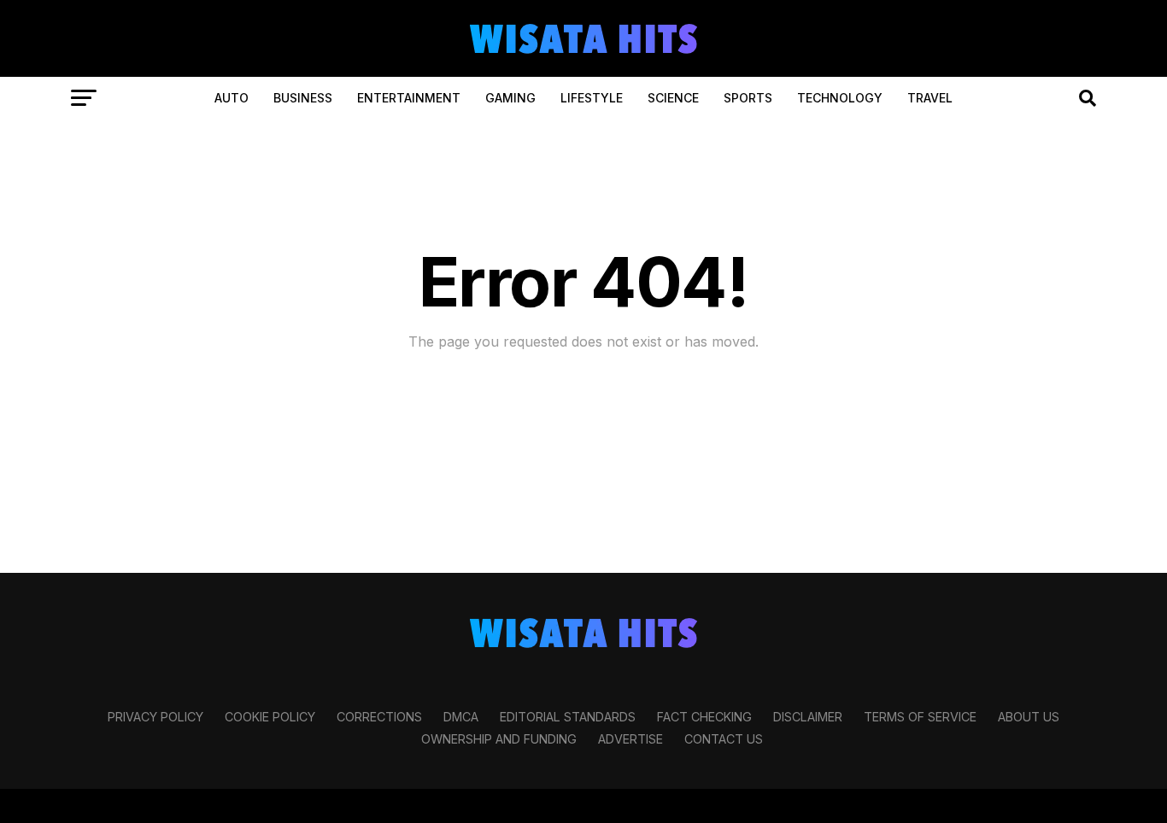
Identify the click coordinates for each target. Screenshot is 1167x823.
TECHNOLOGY (840, 97)
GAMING (510, 97)
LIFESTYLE (591, 97)
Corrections (379, 716)
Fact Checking (704, 716)
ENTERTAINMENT (408, 97)
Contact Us (723, 739)
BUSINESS (302, 97)
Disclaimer (807, 716)
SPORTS (748, 97)
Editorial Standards (568, 716)
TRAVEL (930, 97)
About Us (1028, 716)
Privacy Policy (155, 716)
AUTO (231, 97)
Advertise (630, 739)
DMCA (460, 716)
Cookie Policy (270, 716)
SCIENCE (673, 97)
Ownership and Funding (499, 739)
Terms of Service (920, 716)
